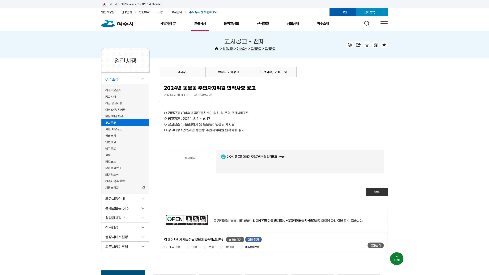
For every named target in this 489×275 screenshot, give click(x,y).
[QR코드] (375, 44)
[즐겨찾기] (384, 44)
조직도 (160, 12)
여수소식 (242, 48)
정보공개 (293, 23)
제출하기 (253, 239)
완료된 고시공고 (228, 71)
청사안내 (177, 12)
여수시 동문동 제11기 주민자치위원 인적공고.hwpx (253, 156)
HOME (216, 48)
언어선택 (369, 12)
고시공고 (256, 48)
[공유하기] (358, 44)
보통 (211, 246)
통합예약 (144, 12)
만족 (194, 246)
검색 (366, 23)
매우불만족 (252, 246)
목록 (377, 191)
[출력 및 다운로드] (367, 44)
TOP (397, 260)
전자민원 (263, 23)
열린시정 (200, 23)
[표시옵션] (349, 44)
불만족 (229, 246)
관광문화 (126, 12)
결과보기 (375, 245)
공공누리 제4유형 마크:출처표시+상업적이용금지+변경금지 (282, 220)
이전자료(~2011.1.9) (273, 71)
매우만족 (174, 246)
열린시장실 (107, 12)
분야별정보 (231, 23)
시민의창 (161, 26)
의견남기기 (235, 239)
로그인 (343, 12)
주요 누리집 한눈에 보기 (203, 12)
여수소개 (323, 23)
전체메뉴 (381, 23)
